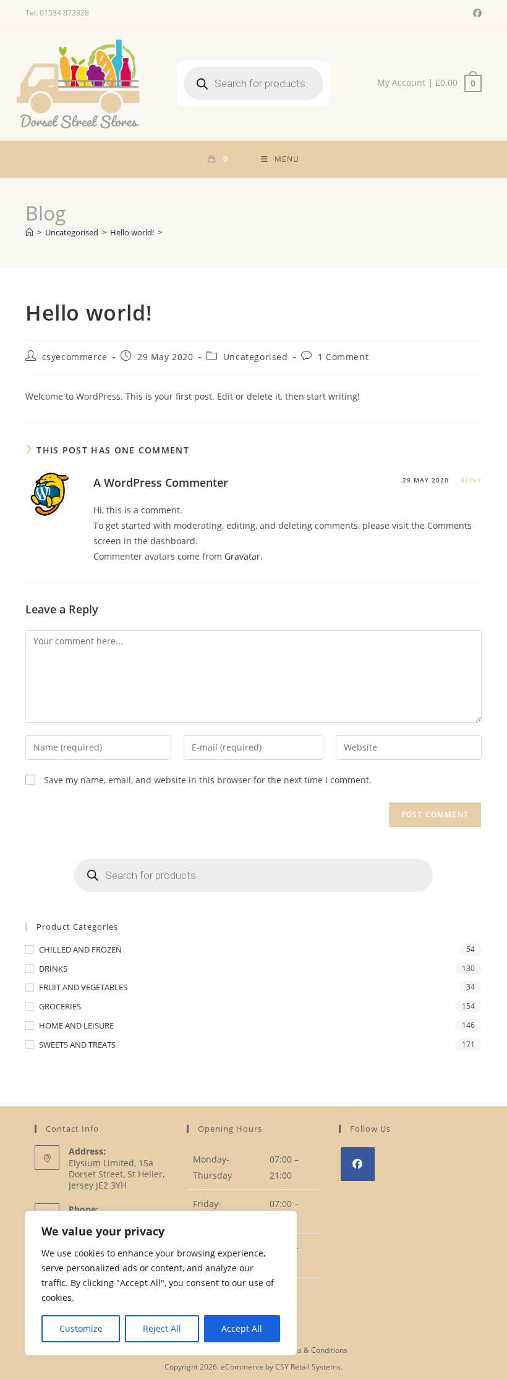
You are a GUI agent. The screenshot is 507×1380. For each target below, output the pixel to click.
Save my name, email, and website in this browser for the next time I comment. (208, 780)
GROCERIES (60, 1006)
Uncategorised (255, 357)
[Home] (29, 232)
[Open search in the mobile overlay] (253, 83)
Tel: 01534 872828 (57, 12)
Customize (81, 1328)
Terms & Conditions (313, 1350)
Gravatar (242, 556)
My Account (401, 82)
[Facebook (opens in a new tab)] (475, 13)
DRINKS (53, 968)
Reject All (162, 1328)
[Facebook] (358, 1164)
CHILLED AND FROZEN (80, 949)
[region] (161, 1283)
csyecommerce (75, 357)
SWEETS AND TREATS (77, 1044)
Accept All (241, 1328)
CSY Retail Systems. (309, 1366)
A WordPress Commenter (160, 482)
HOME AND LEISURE (76, 1025)
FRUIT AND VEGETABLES (83, 987)
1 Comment (343, 357)
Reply (471, 480)
